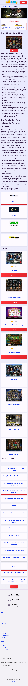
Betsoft (4, 633)
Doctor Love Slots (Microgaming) (14, 325)
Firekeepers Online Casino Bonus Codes (14, 513)
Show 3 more (4, 623)
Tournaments (5, 616)
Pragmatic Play (6, 649)
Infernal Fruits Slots (18, 27)
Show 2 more (4, 652)
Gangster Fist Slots (14, 429)
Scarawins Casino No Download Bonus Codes (14, 566)
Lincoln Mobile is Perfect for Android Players (14, 469)
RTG (4, 631)
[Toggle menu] (2, 2)
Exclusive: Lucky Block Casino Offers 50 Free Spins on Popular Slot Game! (14, 580)
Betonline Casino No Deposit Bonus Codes (14, 521)
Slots (10, 6)
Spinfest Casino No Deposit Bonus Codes (14, 557)
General (4, 614)
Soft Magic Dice (6, 635)
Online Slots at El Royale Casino (14, 498)
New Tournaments (14, 528)
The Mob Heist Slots (14, 454)
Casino (2, 641)
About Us (14, 681)
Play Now (23, 2)
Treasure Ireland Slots (14, 352)
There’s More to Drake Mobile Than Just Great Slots (14, 491)
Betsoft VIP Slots (14, 535)
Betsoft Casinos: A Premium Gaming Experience (14, 543)
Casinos (4, 621)
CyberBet (14, 243)
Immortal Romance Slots (14, 297)
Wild (14, 229)
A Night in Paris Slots (14, 404)
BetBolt (14, 201)
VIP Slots (14, 215)
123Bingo (14, 505)
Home (4, 6)
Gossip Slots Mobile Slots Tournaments (14, 476)
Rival (4, 645)
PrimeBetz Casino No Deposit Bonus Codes (14, 551)
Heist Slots (14, 270)
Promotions (5, 619)
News (2, 612)
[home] (11, 3)
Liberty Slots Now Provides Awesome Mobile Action (14, 484)
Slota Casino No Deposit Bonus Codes (14, 572)
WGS (4, 629)
